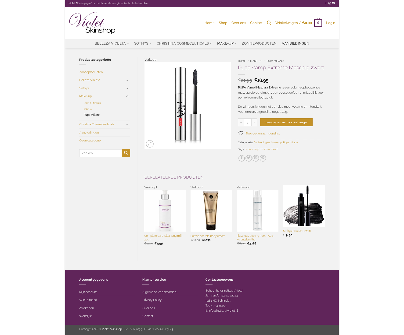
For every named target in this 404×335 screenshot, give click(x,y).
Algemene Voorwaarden (159, 292)
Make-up (225, 43)
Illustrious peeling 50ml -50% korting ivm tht (255, 237)
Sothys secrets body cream (208, 236)
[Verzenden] (126, 153)
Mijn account (88, 292)
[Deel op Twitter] (248, 158)
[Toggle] (127, 80)
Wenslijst (85, 316)
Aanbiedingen (295, 43)
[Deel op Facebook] (241, 158)
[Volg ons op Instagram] (329, 3)
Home (210, 23)
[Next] (324, 218)
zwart (274, 149)
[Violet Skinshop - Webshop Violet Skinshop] (92, 22)
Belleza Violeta (110, 43)
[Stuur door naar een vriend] (255, 158)
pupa (248, 149)
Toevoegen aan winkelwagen (286, 122)
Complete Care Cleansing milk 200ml (163, 237)
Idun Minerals (92, 103)
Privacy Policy (152, 300)
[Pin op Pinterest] (263, 158)
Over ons (238, 23)
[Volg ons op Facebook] (326, 3)
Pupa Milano (92, 114)
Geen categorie (90, 140)
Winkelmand (88, 300)
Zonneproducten (259, 43)
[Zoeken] (269, 23)
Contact (256, 23)
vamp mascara (261, 149)
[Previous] (144, 218)
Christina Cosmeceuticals (183, 43)
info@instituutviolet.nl (223, 310)
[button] (298, 23)
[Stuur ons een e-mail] (333, 3)
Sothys (141, 43)
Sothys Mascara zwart (297, 231)
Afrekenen (86, 308)
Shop (223, 23)
